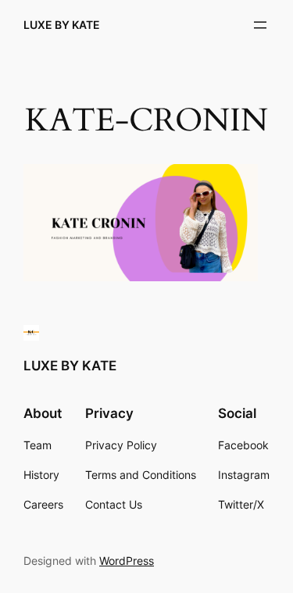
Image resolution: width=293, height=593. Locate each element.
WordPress (126, 560)
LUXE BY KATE (61, 24)
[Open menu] (260, 25)
